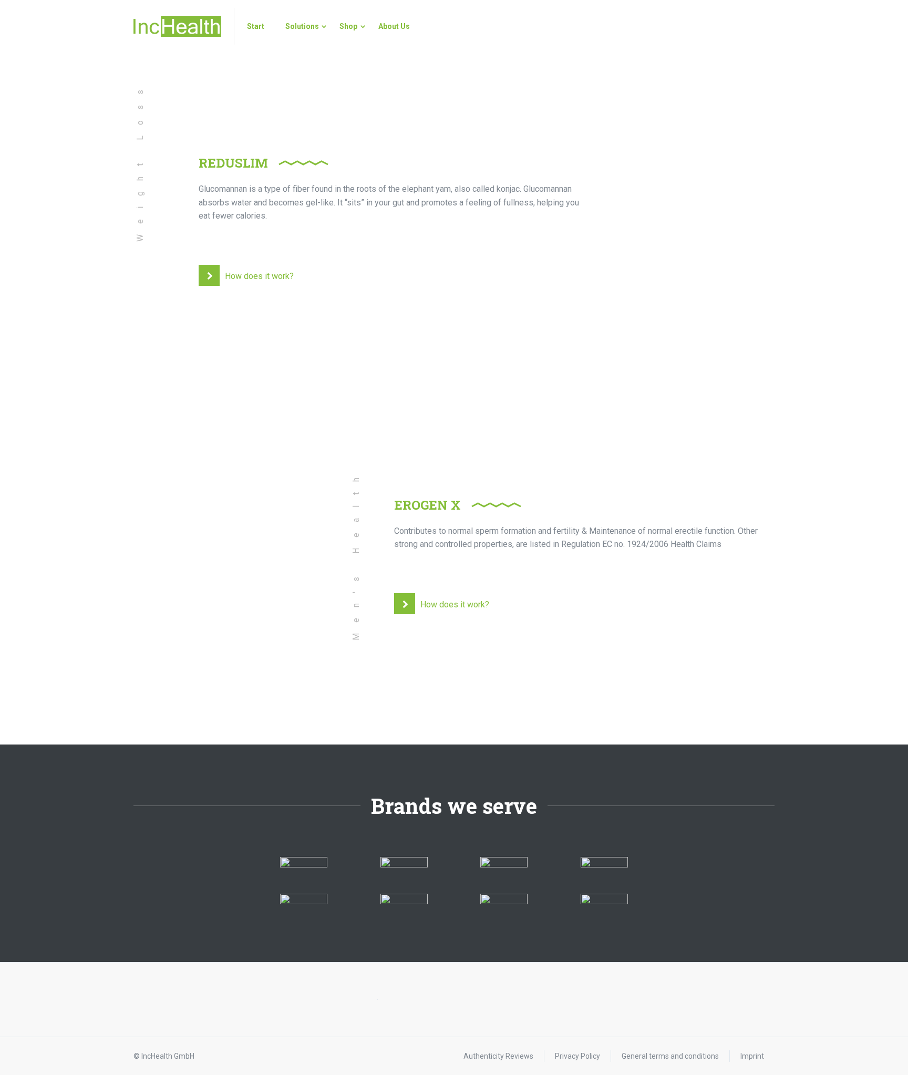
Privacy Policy (577, 1056)
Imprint (752, 1056)
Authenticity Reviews (498, 1056)
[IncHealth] (177, 26)
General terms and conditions (670, 1056)
